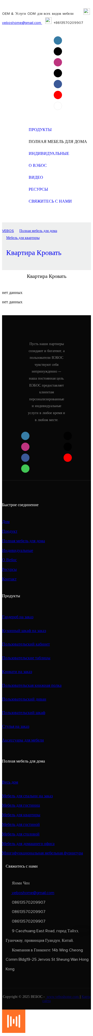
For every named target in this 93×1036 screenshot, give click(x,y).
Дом (6, 522)
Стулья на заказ (15, 726)
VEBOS (8, 231)
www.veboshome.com (63, 997)
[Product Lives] (13, 1031)
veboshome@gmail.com (22, 23)
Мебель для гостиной (21, 824)
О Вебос (9, 560)
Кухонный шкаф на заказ (24, 631)
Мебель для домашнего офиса (28, 844)
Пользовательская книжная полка (31, 685)
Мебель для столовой (21, 834)
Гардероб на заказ (17, 617)
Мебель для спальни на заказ (27, 796)
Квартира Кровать (33, 253)
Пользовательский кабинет (26, 644)
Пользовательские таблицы (26, 658)
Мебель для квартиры (23, 238)
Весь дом (10, 782)
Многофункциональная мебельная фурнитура (42, 853)
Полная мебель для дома (38, 231)
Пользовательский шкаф (23, 713)
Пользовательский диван (24, 699)
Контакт (9, 579)
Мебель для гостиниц (21, 805)
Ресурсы (9, 569)
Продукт (9, 531)
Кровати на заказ (17, 672)
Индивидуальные (17, 550)
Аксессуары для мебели (23, 740)
